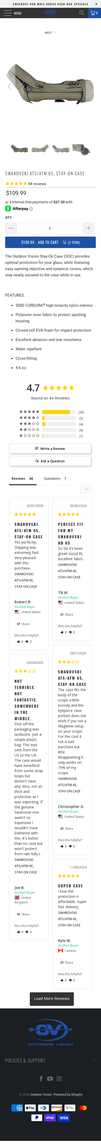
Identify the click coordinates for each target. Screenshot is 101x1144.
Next (49, 33)
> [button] (52, 999)
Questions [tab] (52, 478)
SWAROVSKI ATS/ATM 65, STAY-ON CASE (26, 580)
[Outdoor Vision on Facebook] (41, 1079)
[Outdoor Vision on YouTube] (50, 1079)
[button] (20, 641)
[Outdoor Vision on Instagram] (59, 1079)
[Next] (91, 86)
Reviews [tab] (18, 478)
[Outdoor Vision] (50, 13)
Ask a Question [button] (53, 461)
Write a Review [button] (52, 448)
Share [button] (25, 624)
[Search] (82, 13)
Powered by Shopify (67, 1094)
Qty (8, 217)
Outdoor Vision (41, 1094)
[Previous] (10, 86)
